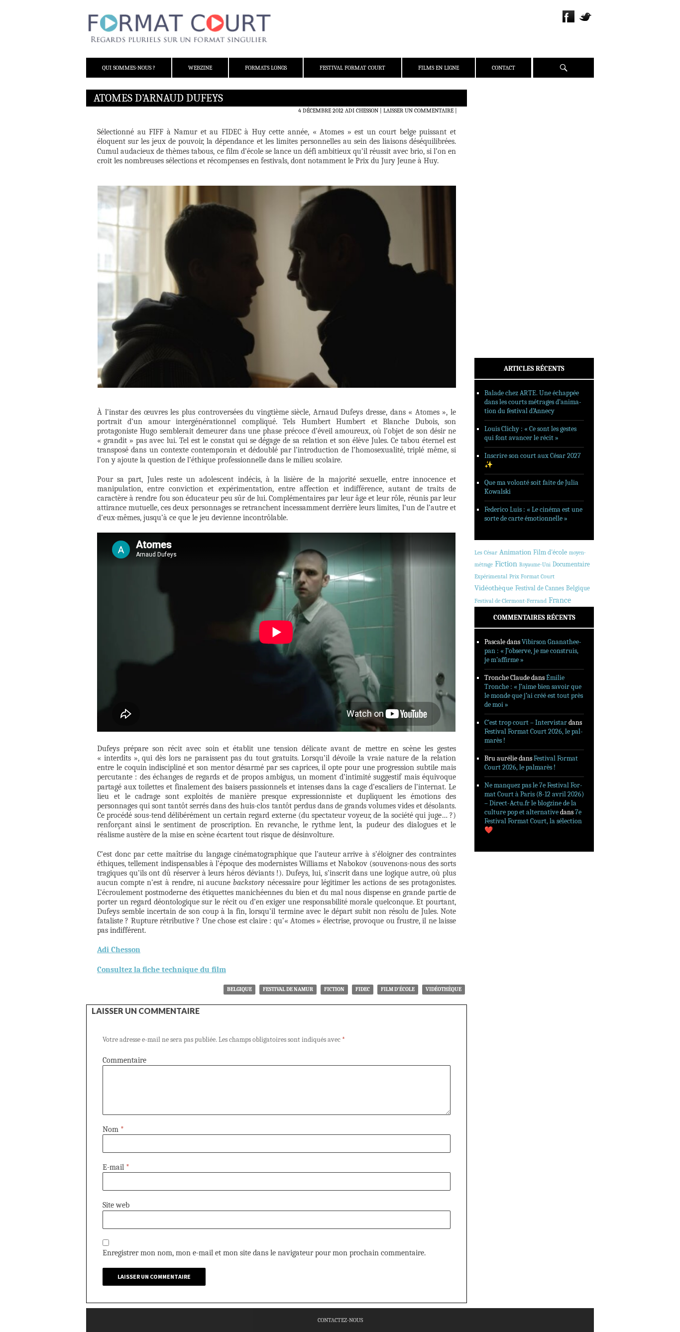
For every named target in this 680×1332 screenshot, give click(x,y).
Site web (116, 1205)
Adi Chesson (361, 110)
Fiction (334, 989)
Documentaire (571, 564)
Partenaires (505, 159)
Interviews (504, 229)
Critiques (501, 203)
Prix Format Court (532, 576)
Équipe (497, 133)
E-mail (116, 1167)
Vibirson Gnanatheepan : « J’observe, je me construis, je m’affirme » (532, 651)
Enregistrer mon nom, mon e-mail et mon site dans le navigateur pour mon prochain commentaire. (264, 1252)
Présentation (507, 120)
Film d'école (398, 989)
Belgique (239, 989)
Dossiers (500, 216)
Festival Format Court (352, 67)
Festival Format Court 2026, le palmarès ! (531, 763)
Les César (485, 552)
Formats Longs (266, 67)
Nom (113, 1129)
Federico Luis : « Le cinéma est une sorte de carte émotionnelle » (533, 514)
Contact (503, 67)
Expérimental (490, 576)
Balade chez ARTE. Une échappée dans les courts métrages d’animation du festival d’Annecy (532, 402)
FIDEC (362, 989)
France (560, 600)
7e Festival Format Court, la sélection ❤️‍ (533, 821)
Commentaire (124, 1060)
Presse (497, 146)
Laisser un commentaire (418, 110)
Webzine (200, 67)
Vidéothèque (443, 989)
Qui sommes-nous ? (128, 67)
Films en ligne (438, 67)
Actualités (504, 190)
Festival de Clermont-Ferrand (510, 600)
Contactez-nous (340, 1320)
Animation (515, 552)
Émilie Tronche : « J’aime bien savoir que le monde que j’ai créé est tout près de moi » (533, 691)
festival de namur (288, 989)
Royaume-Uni (535, 564)
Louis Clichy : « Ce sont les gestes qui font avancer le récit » (530, 433)
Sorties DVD (505, 255)
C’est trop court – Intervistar (525, 722)
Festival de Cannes (539, 588)
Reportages (504, 242)
